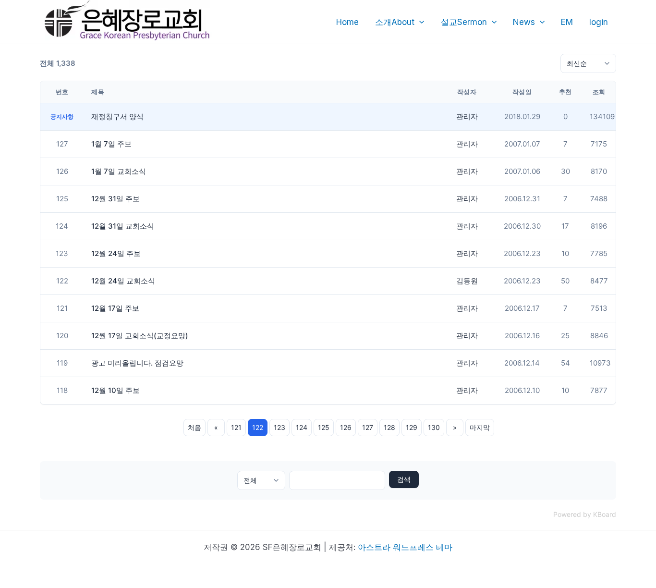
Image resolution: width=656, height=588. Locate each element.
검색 (404, 479)
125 (323, 427)
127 (367, 427)
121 (236, 427)
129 (411, 427)
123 (279, 427)
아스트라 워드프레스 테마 (405, 547)
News (524, 22)
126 (346, 427)
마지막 (480, 427)
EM (567, 22)
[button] (419, 22)
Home (347, 22)
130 (434, 427)
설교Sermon (464, 22)
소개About (394, 22)
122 (257, 427)
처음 (194, 427)
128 (389, 427)
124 (301, 427)
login (598, 22)
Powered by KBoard (584, 514)
